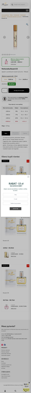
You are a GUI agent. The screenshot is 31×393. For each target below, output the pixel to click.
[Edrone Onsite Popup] (15, 196)
